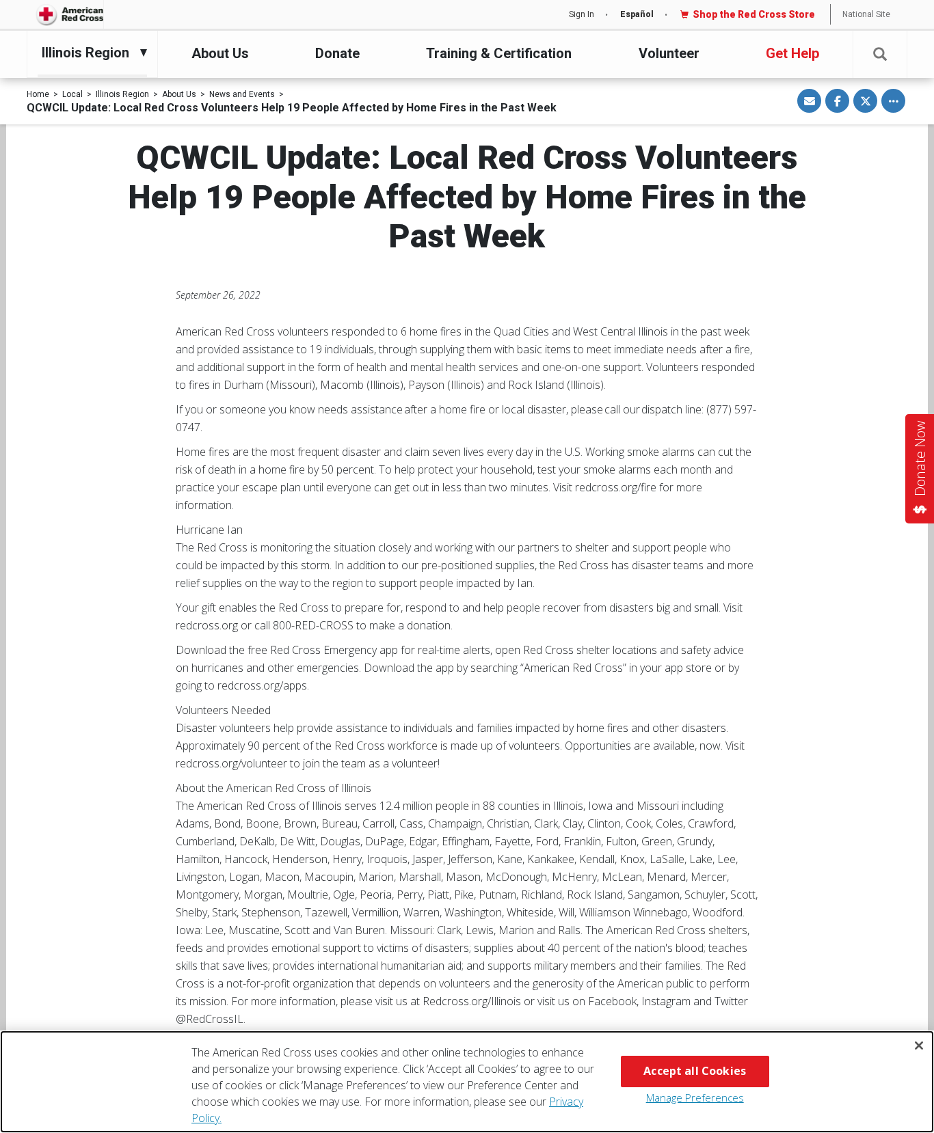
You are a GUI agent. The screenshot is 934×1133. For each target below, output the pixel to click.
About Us (220, 53)
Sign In (581, 14)
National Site (866, 14)
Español (637, 14)
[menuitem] (89, 52)
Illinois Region (122, 94)
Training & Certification (499, 53)
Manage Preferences (695, 1097)
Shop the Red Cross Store (754, 14)
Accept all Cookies (694, 1070)
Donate (337, 53)
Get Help (792, 53)
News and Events (242, 94)
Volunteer (669, 53)
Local (72, 94)
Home (38, 94)
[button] (880, 54)
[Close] (919, 1045)
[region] (467, 1081)
